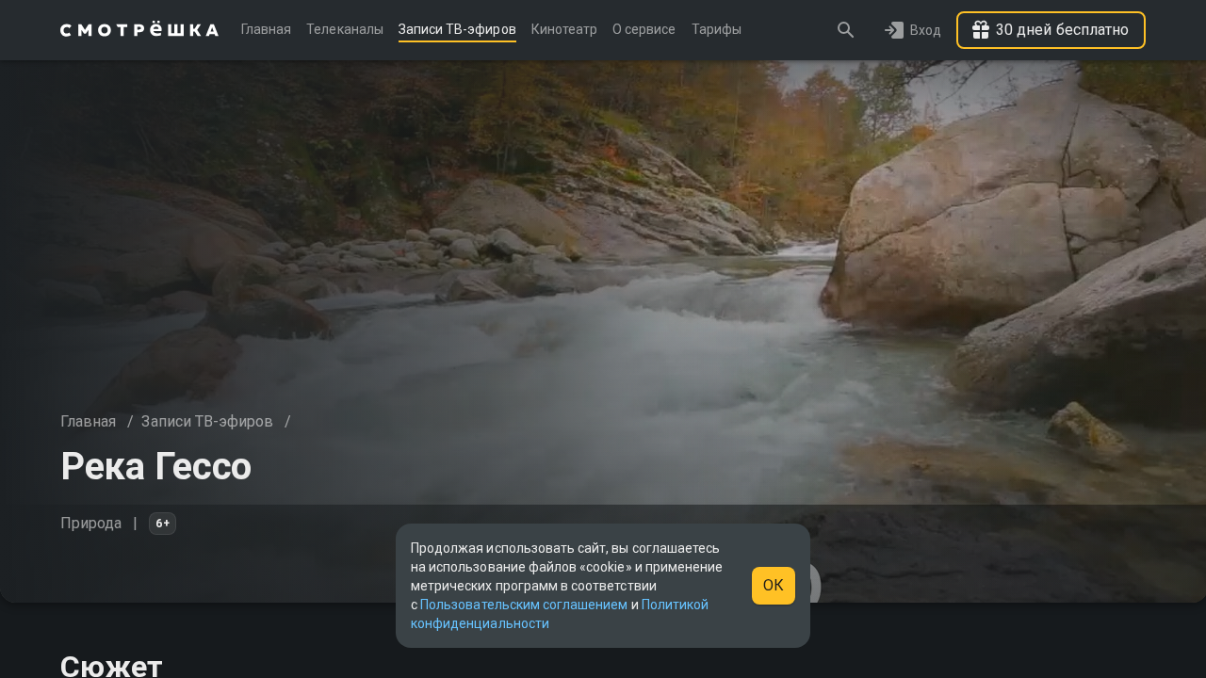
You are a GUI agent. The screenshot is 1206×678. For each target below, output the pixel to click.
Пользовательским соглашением (523, 604)
